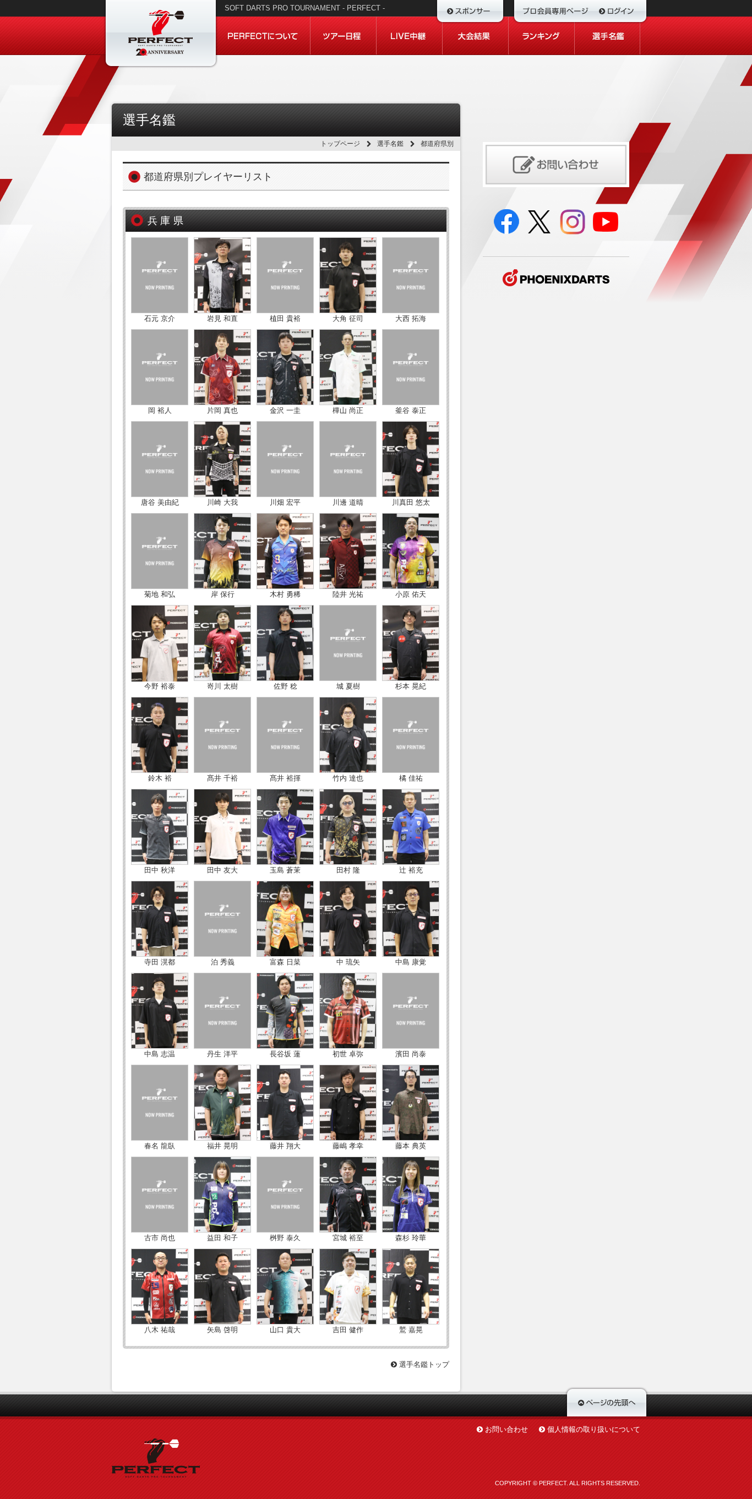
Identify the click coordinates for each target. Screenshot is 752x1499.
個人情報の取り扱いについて (593, 1429)
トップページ (340, 144)
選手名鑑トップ (423, 1364)
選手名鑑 (390, 144)
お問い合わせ (506, 1429)
